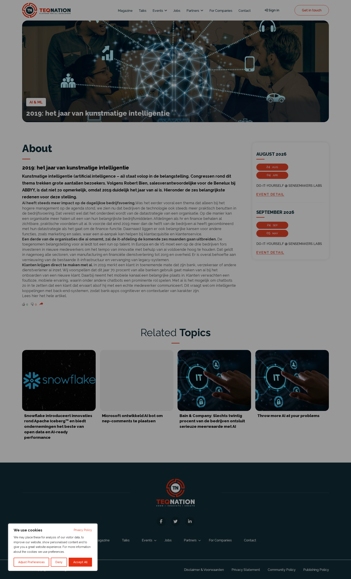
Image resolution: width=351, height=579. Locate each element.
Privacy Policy (83, 530)
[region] (53, 547)
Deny (59, 562)
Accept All (80, 562)
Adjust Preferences (31, 562)
